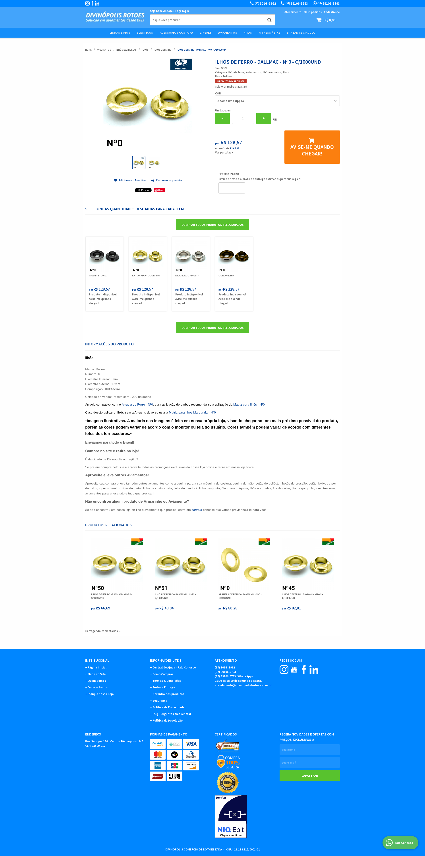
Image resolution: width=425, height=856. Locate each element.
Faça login (182, 11)
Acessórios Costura (176, 32)
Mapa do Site (97, 674)
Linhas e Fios (120, 32)
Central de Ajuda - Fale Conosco (174, 667)
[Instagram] (87, 3)
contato (197, 509)
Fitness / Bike (269, 32)
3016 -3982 (265, 3)
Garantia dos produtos (168, 694)
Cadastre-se (332, 12)
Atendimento (292, 12)
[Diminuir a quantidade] (222, 118)
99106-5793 (297, 3)
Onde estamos (98, 687)
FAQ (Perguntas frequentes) (172, 714)
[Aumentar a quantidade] (263, 118)
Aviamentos (227, 32)
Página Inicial (97, 667)
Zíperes (206, 32)
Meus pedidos (313, 12)
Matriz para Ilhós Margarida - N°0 (192, 412)
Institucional (97, 660)
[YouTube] (294, 669)
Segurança (160, 701)
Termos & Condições (167, 681)
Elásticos (145, 32)
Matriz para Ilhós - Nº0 (249, 404)
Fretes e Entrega (164, 687)
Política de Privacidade (168, 707)
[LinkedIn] (97, 3)
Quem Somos (97, 681)
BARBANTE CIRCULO (301, 32)
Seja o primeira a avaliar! (231, 86)
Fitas (248, 32)
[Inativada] (245, 816)
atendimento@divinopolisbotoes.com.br (243, 685)
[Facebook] (92, 3)
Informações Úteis (166, 660)
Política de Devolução (168, 720)
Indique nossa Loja (101, 694)
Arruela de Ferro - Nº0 (137, 404)
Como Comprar (163, 674)
